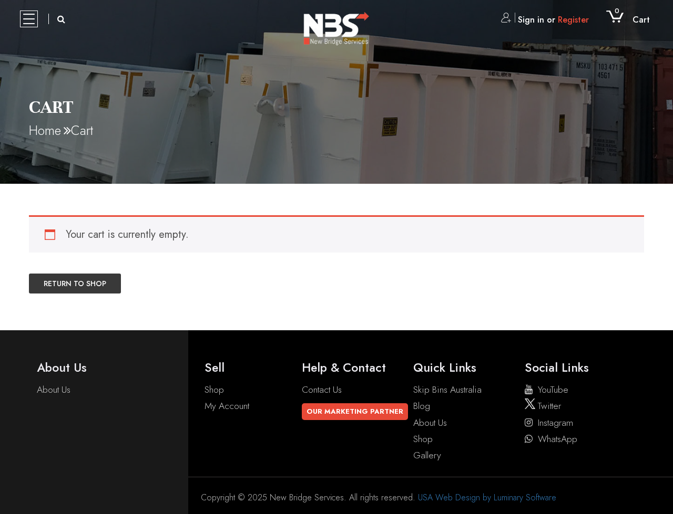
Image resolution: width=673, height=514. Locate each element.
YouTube (553, 389)
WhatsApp (557, 439)
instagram (555, 422)
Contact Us (322, 389)
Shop (214, 389)
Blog (421, 406)
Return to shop (75, 283)
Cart (632, 20)
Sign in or (553, 20)
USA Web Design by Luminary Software (487, 497)
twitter (548, 406)
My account (227, 406)
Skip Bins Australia (447, 389)
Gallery (427, 455)
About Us (53, 389)
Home (45, 130)
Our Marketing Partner (355, 411)
